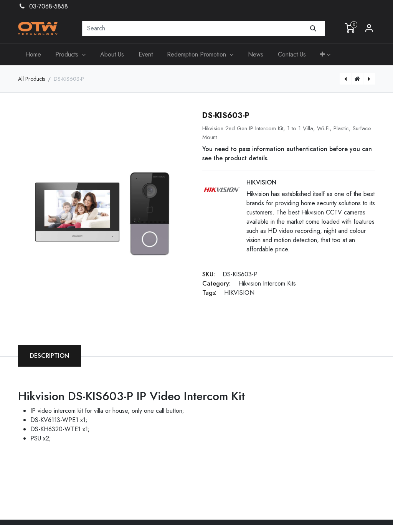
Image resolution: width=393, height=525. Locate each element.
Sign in (369, 28)
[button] (325, 54)
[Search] (313, 28)
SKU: (208, 274)
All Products (31, 79)
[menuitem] (33, 54)
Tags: (209, 292)
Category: (216, 283)
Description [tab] (49, 355)
